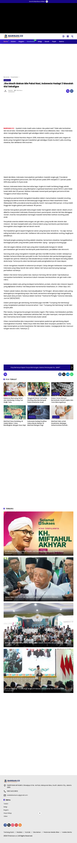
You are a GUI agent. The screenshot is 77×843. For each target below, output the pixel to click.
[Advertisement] (38, 60)
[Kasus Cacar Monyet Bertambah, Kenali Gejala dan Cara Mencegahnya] (62, 389)
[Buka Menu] (68, 36)
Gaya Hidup (8, 813)
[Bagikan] (71, 91)
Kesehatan (7, 80)
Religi (5, 807)
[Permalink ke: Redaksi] (6, 91)
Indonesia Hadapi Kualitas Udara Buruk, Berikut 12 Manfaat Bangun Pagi (37, 423)
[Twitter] (64, 374)
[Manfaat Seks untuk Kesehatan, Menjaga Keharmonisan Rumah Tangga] (62, 412)
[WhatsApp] (71, 374)
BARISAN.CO (9, 128)
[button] (63, 36)
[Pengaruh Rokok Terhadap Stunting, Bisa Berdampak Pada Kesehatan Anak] (38, 389)
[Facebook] (60, 374)
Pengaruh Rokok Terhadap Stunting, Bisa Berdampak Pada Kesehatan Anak (37, 400)
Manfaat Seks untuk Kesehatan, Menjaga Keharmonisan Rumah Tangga (59, 423)
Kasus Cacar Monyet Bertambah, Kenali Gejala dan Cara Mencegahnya (62, 400)
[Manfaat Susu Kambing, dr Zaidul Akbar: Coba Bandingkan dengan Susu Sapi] (15, 412)
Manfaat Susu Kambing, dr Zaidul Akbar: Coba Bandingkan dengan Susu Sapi (15, 423)
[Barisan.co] (14, 36)
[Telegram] (67, 374)
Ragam (6, 810)
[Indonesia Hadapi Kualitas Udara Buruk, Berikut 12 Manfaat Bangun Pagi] (38, 412)
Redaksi (10, 90)
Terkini (6, 804)
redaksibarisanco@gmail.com (17, 795)
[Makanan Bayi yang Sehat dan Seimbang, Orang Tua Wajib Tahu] (15, 389)
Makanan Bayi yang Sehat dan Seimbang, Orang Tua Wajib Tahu (13, 400)
